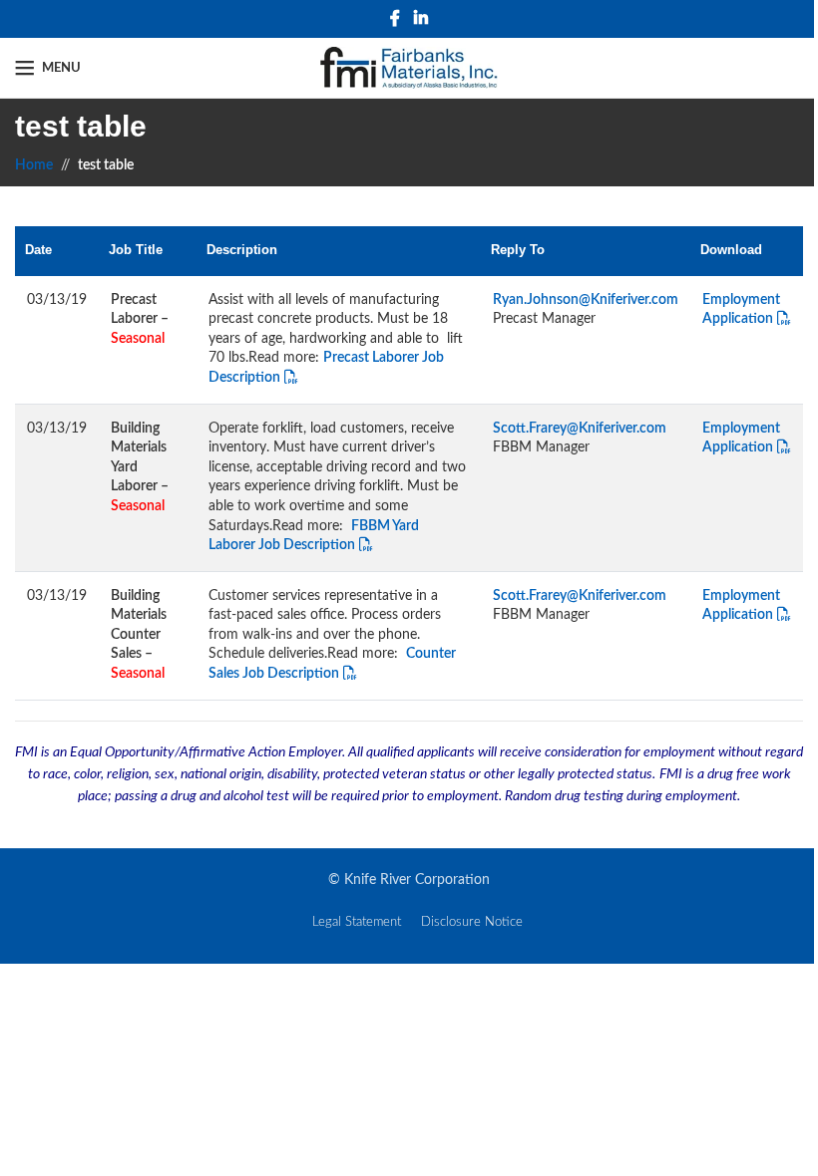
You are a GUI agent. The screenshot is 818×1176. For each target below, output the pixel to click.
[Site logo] (409, 68)
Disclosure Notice (472, 922)
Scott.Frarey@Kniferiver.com (579, 429)
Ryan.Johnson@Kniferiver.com (585, 300)
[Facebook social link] (395, 18)
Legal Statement (356, 922)
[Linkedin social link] (420, 18)
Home (34, 165)
